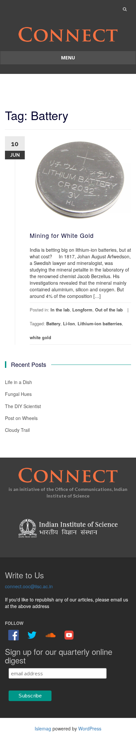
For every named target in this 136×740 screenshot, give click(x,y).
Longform (82, 309)
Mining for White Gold (62, 235)
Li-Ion (69, 323)
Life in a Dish (18, 382)
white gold (40, 337)
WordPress (89, 728)
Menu (68, 57)
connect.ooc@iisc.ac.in (29, 586)
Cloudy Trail (17, 430)
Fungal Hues (18, 394)
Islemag (43, 728)
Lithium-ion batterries (100, 323)
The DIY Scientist (23, 406)
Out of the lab (109, 309)
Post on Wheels (21, 418)
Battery (53, 323)
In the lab (60, 309)
